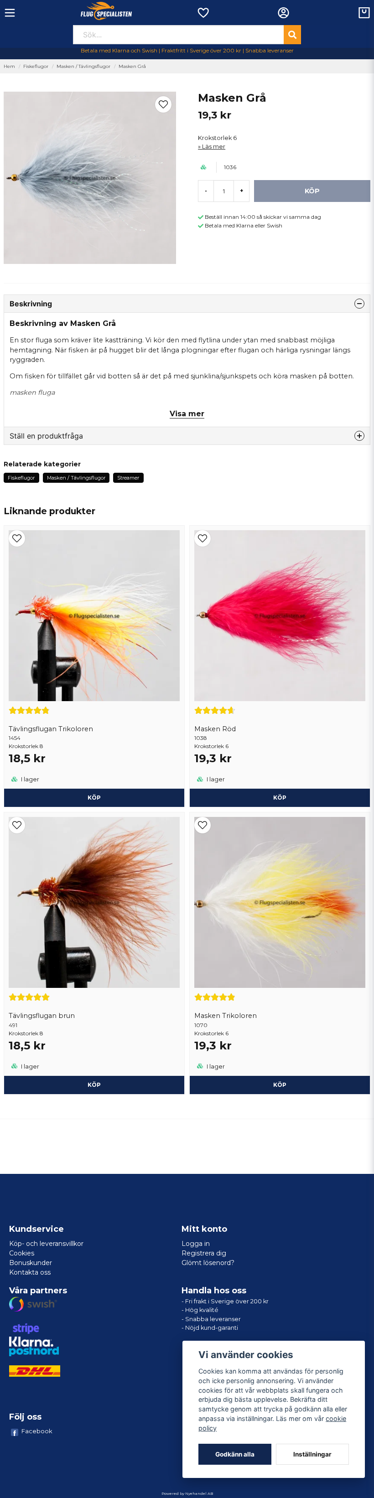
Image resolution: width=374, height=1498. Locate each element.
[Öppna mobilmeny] (10, 13)
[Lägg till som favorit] (203, 13)
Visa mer (187, 413)
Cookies (21, 1253)
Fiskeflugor (35, 66)
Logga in (196, 1244)
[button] (163, 104)
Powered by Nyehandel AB (187, 1493)
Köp (94, 797)
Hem (9, 66)
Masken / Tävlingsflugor (83, 66)
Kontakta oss (30, 1272)
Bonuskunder (30, 1263)
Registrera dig (204, 1253)
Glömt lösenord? (208, 1263)
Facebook (36, 1431)
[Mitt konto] (283, 13)
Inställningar (312, 1454)
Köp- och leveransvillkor (46, 1244)
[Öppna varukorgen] (364, 13)
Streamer (128, 478)
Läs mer (213, 146)
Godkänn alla (235, 1454)
